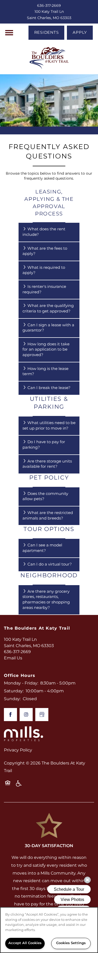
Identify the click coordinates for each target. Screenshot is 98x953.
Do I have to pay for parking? (43, 445)
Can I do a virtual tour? (49, 564)
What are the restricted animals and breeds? (47, 516)
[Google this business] (41, 714)
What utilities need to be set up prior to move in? (49, 426)
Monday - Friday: (21, 683)
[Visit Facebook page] (10, 714)
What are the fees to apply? (44, 251)
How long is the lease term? (45, 372)
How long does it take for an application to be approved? (46, 349)
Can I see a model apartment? (42, 548)
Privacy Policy (18, 750)
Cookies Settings (71, 943)
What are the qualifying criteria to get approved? (48, 309)
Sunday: (12, 698)
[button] (46, 33)
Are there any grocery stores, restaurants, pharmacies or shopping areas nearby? (46, 599)
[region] (49, 930)
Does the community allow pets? (45, 496)
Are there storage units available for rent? (47, 464)
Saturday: (14, 691)
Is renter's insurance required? (44, 289)
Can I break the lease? (49, 388)
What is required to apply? (43, 270)
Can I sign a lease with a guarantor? (48, 328)
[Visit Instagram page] (26, 714)
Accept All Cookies (25, 943)
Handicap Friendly (19, 785)
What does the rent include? (43, 232)
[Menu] (9, 33)
